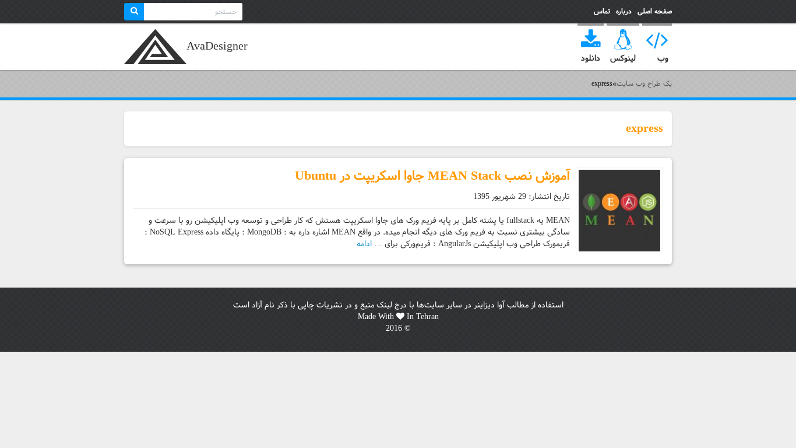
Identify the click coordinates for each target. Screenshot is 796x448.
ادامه (364, 244)
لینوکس (623, 58)
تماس (602, 11)
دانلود (590, 58)
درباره (624, 11)
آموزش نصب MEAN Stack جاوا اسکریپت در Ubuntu (432, 176)
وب (662, 58)
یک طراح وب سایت (155, 46)
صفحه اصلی (654, 11)
